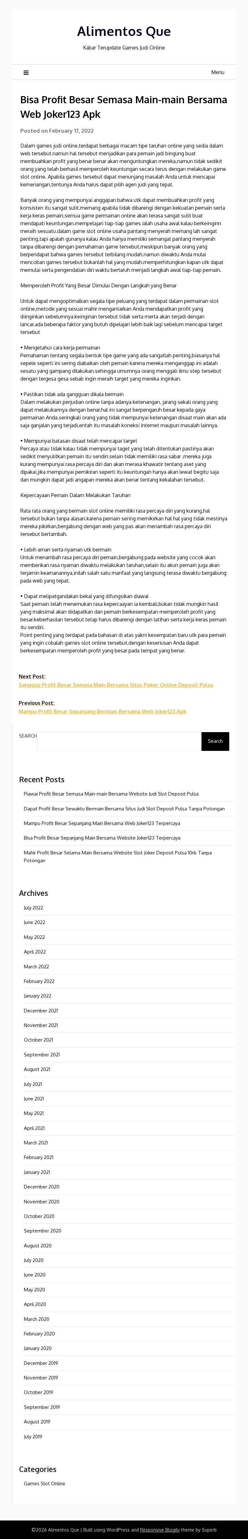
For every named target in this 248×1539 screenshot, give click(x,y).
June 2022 (34, 922)
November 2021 (41, 1025)
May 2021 (34, 1113)
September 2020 (42, 1231)
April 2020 (35, 1304)
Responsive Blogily (160, 1530)
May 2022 (34, 937)
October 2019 (38, 1392)
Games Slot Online (44, 1483)
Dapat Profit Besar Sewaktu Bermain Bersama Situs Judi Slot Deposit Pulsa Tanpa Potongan (124, 809)
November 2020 (41, 1202)
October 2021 (38, 1040)
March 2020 (36, 1319)
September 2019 (42, 1407)
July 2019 (33, 1436)
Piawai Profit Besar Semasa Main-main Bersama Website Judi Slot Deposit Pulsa (111, 794)
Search (28, 736)
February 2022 (39, 981)
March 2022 (36, 967)
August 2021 (37, 1069)
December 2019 (41, 1363)
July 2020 (34, 1260)
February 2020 (39, 1334)
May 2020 (34, 1290)
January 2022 (37, 996)
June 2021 (34, 1099)
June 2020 (35, 1275)
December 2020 (41, 1187)
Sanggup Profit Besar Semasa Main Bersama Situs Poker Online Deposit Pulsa (116, 680)
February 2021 (38, 1157)
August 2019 (37, 1422)
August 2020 (38, 1246)
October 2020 (39, 1216)
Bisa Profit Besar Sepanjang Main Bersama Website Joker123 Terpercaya (102, 838)
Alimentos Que (124, 31)
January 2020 (38, 1348)
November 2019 (41, 1378)
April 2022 (35, 952)
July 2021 (33, 1084)
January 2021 (37, 1172)
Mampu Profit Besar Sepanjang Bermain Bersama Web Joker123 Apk (102, 707)
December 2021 (41, 1011)
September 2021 (42, 1055)
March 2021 (36, 1143)
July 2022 (33, 908)
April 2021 (34, 1128)
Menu (217, 72)
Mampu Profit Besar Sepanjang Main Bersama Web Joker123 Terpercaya (102, 823)
